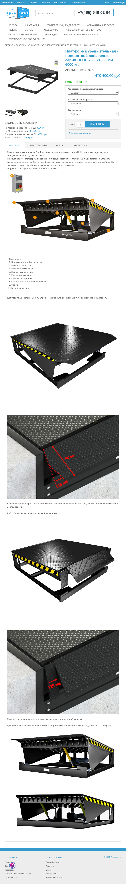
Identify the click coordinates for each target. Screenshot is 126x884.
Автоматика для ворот (100, 25)
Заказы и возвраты (54, 877)
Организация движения (22, 34)
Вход (106, 2)
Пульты (12, 29)
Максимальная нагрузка (80, 99)
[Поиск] (72, 13)
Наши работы (60, 2)
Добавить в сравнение (80, 133)
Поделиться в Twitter (110, 133)
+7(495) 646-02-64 (94, 12)
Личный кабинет (53, 862)
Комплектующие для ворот (63, 25)
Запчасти (30, 29)
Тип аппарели (74, 110)
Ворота (12, 25)
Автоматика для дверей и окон (84, 29)
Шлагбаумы (32, 25)
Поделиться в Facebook (104, 133)
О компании (7, 2)
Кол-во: (72, 124)
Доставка (45, 2)
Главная (9, 45)
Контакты (21, 2)
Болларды (51, 34)
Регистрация (118, 2)
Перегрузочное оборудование (26, 38)
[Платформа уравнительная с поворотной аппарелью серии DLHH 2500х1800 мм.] (10, 112)
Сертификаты (78, 2)
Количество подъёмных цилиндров (85, 88)
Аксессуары (51, 29)
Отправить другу (97, 133)
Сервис (33, 2)
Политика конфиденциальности (19, 873)
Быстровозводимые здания (81, 34)
